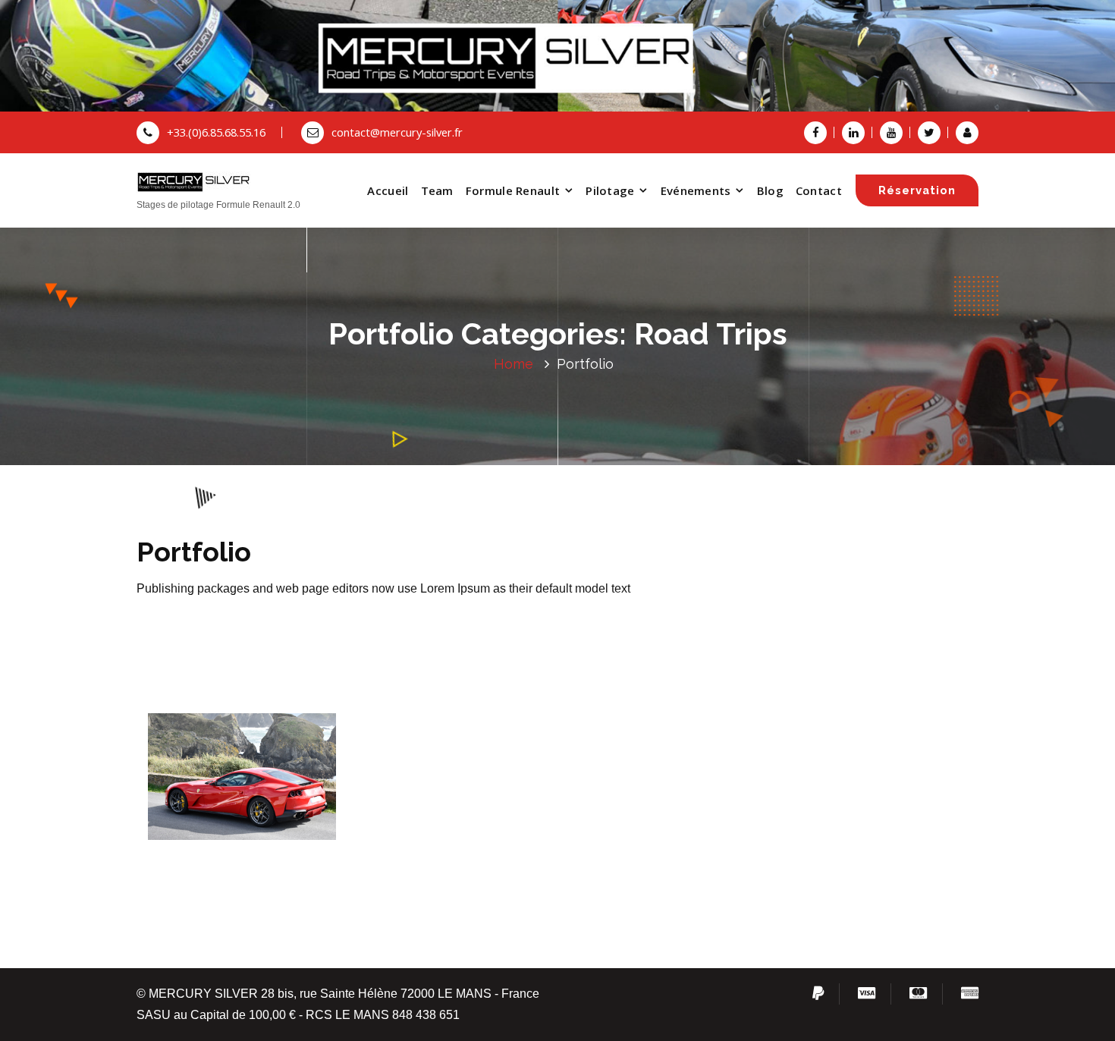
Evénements (696, 190)
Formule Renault (513, 190)
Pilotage (610, 190)
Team (437, 190)
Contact (819, 190)
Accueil (387, 190)
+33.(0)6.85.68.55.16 (216, 132)
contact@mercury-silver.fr (397, 132)
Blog (770, 190)
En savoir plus (242, 783)
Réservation (917, 190)
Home (513, 364)
